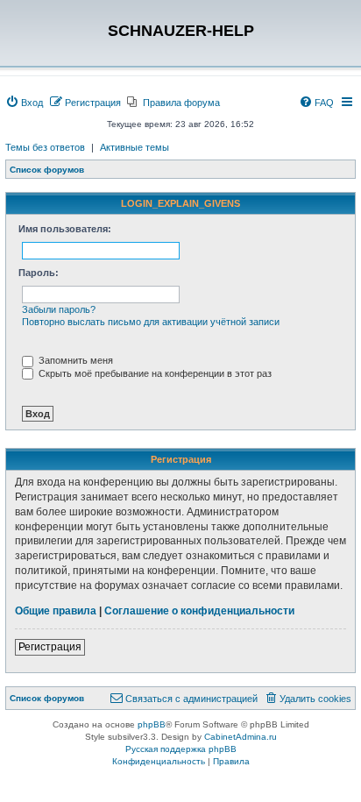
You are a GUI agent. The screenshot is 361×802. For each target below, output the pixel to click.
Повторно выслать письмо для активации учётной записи (151, 321)
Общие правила (55, 611)
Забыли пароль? (59, 309)
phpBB (152, 724)
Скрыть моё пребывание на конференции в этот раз (154, 373)
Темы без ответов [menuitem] (45, 147)
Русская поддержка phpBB (181, 749)
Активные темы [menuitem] (134, 147)
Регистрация (49, 647)
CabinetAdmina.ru (240, 737)
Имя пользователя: (64, 229)
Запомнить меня (74, 360)
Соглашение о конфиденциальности (199, 611)
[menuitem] (24, 102)
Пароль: (38, 272)
